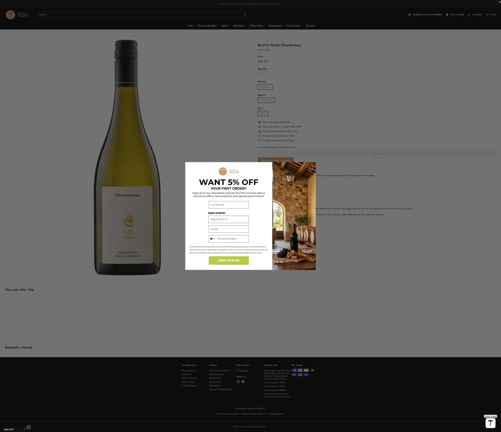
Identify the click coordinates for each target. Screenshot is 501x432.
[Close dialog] (310, 168)
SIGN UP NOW (228, 260)
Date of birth (216, 213)
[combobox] (212, 238)
